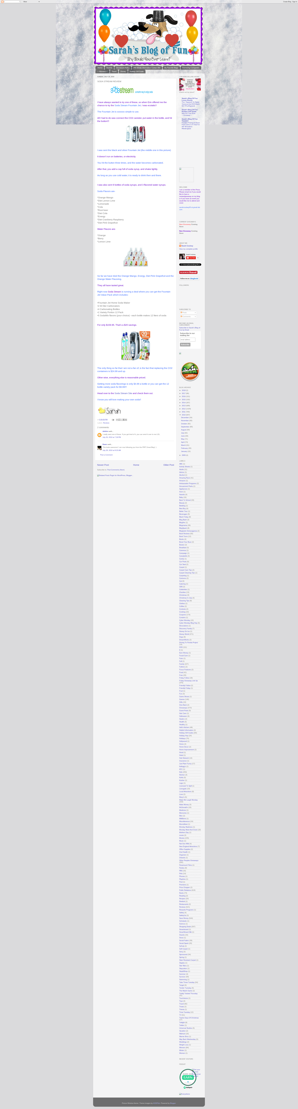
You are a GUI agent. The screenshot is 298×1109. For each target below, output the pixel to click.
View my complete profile (188, 249)
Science (182, 924)
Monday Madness (185, 827)
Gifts (181, 702)
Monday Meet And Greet (188, 830)
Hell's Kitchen (184, 727)
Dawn (105, 444)
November (185, 420)
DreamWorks (184, 640)
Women (182, 1053)
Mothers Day (184, 832)
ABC (181, 464)
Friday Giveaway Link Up (188, 681)
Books (181, 539)
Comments (186, 316)
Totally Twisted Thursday (188, 993)
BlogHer (182, 522)
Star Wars (182, 966)
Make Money (184, 804)
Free (181, 675)
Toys (181, 1001)
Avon (181, 492)
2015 (184, 399)
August (184, 430)
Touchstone (183, 998)
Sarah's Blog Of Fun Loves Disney (190, 99)
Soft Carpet (183, 949)
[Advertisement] (193, 148)
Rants (181, 893)
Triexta (181, 1009)
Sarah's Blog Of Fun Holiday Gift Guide (190, 110)
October (184, 424)
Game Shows (184, 696)
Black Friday (183, 517)
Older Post (168, 465)
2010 (184, 415)
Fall (180, 661)
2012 (184, 409)
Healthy (182, 724)
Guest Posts (183, 710)
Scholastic (183, 921)
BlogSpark (183, 528)
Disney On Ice (184, 631)
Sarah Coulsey (187, 246)
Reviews (106, 423)
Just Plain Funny (185, 764)
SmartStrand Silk (185, 932)
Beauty (181, 503)
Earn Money (183, 653)
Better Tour (183, 511)
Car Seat (182, 564)
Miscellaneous (184, 821)
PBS (180, 871)
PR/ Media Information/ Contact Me (147, 68)
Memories (183, 813)
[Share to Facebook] (124, 420)
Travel (114, 71)
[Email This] (117, 420)
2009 (184, 455)
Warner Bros (183, 1036)
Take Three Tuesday (187, 982)
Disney (123, 71)
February (184, 448)
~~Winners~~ (102, 71)
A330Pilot (156, 1103)
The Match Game (185, 991)
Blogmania (183, 525)
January (184, 451)
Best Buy (182, 508)
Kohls (181, 777)
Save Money (183, 918)
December (185, 417)
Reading (182, 896)
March (183, 445)
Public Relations (185, 890)
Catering (182, 584)
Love (181, 794)
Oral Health (183, 852)
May (183, 439)
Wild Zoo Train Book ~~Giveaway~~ (188, 114)
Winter (181, 1050)
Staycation (183, 968)
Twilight (182, 1022)
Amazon (182, 481)
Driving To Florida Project (188, 642)
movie (181, 835)
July (183, 433)
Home (100, 68)
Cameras (182, 550)
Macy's (181, 797)
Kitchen (182, 775)
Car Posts (182, 561)
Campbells (183, 556)
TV (180, 1015)
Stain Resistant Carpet (187, 960)
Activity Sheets (184, 467)
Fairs (181, 658)
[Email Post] (113, 420)
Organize (182, 855)
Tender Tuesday (185, 988)
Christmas (183, 595)
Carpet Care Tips (185, 570)
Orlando (182, 858)
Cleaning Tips (184, 601)
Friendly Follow (184, 685)
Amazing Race (184, 478)
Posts (184, 312)
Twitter (181, 1025)
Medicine (182, 810)
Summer (182, 974)
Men (181, 816)
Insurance (183, 761)
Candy (181, 559)
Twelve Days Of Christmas (189, 1018)
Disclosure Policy (122, 68)
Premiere (182, 885)
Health (181, 722)
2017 (184, 393)
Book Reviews (184, 533)
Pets (181, 873)
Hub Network (184, 758)
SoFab (181, 946)
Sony (181, 952)
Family (181, 664)
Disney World (184, 634)
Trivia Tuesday (184, 1012)
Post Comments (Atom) (116, 470)
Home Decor (184, 747)
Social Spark (183, 943)
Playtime (182, 879)
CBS (181, 587)
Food (181, 672)
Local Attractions (185, 791)
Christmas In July (185, 598)
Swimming (183, 979)
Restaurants (183, 904)
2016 (184, 396)
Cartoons (182, 578)
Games (182, 699)
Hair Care (182, 713)
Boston (181, 545)
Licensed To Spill (185, 786)
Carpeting (182, 575)
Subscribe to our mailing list (187, 334)
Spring (181, 957)
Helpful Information (186, 730)
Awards (109, 68)
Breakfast (182, 547)
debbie (105, 431)
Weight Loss (183, 1045)
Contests (182, 609)
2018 (184, 390)
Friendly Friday (184, 688)
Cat (180, 581)
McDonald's (183, 807)
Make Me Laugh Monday (188, 800)
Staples (182, 963)
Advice (181, 472)
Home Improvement (186, 750)
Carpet (181, 567)
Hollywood (183, 741)
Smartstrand (183, 929)
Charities (182, 592)
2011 (184, 412)
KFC (181, 769)
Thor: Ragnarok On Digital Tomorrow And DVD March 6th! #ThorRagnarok (191, 104)
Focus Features (185, 670)
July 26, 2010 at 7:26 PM (112, 437)
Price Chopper (184, 887)
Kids (180, 772)
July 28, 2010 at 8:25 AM (112, 450)
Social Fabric (184, 940)
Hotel (181, 755)
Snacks (182, 935)
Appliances (183, 489)
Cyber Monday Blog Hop (188, 623)
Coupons (182, 615)
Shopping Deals (185, 926)
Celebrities (183, 589)
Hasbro (182, 719)
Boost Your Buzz (185, 542)
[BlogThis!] (119, 420)
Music (181, 841)
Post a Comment (106, 455)
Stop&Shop (183, 971)
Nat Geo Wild (184, 844)
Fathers (182, 667)
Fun (180, 694)
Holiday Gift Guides (186, 733)
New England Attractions (188, 846)
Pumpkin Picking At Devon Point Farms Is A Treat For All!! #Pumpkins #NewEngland (191, 125)
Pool (181, 882)
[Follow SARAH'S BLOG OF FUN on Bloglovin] (189, 280)
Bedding (182, 506)
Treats (181, 1007)
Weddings (183, 1042)
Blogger (173, 1103)
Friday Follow (184, 678)
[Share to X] (121, 420)
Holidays (182, 738)
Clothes (182, 603)
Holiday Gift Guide (137, 71)
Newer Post (103, 465)
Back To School (185, 500)
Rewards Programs (186, 910)
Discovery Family (185, 628)
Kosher (182, 780)
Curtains (182, 617)
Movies (182, 838)
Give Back (183, 705)
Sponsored (183, 954)
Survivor (182, 977)
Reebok (182, 901)
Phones (182, 876)
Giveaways (183, 708)
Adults (181, 469)
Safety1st (182, 915)
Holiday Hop (183, 736)
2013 (184, 406)
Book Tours (183, 536)
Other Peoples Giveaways (188, 860)
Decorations (183, 626)
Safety (181, 912)
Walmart (182, 1034)
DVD (181, 647)
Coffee (181, 606)
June (183, 436)
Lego (181, 783)
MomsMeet (183, 824)
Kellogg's (182, 766)
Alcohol (182, 475)
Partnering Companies (190, 68)
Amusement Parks (186, 486)
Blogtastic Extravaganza (188, 531)
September (185, 427)
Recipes (182, 898)
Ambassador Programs (187, 483)
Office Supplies (184, 849)
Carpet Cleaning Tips (187, 573)
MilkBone (182, 818)
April (183, 442)
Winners (182, 1047)
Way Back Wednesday (187, 1039)
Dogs (181, 637)
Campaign (183, 553)
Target (181, 985)
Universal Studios (185, 1028)
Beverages (183, 514)
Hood (181, 752)
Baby (181, 497)
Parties (181, 868)
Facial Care (183, 656)
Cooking (182, 612)
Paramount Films (185, 865)
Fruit (181, 691)
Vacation (182, 1031)
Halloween (183, 716)
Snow (181, 938)
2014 (184, 402)
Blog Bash (183, 520)
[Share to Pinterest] (126, 420)
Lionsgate (182, 789)
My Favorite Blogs (171, 68)
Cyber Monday (184, 620)
